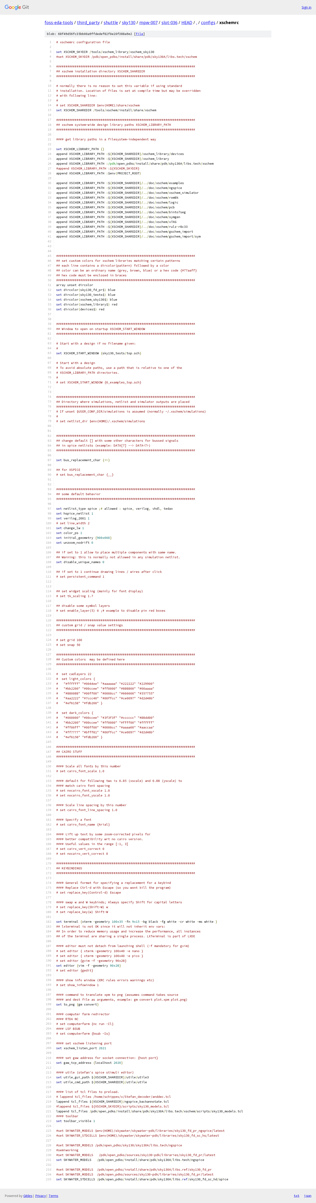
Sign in (306, 7)
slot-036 (169, 22)
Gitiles (27, 1196)
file (139, 34)
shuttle (111, 22)
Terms (53, 1196)
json (307, 1196)
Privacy (40, 1196)
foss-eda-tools (59, 22)
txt (296, 1196)
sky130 (128, 22)
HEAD (186, 22)
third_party (88, 22)
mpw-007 (148, 22)
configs (208, 22)
